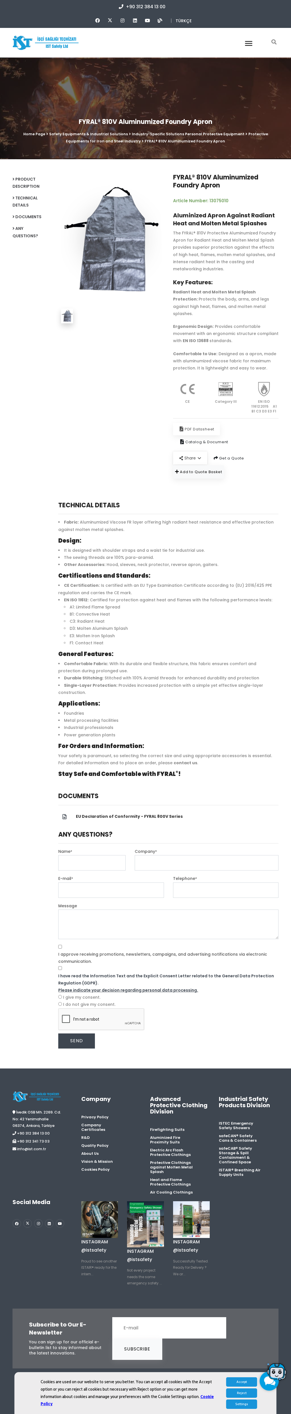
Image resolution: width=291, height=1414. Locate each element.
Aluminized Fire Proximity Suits (165, 1140)
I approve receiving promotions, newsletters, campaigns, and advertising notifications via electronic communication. (162, 957)
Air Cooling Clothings (171, 1192)
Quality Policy (95, 1145)
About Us (90, 1153)
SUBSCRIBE (137, 1349)
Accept (241, 1382)
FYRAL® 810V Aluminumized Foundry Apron (185, 141)
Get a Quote (231, 458)
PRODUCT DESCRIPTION (26, 182)
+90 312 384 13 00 (145, 6)
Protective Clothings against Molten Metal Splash (171, 1167)
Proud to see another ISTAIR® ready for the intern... (99, 1267)
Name (65, 851)
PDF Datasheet (199, 429)
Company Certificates (93, 1127)
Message (67, 906)
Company (146, 851)
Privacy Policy (95, 1117)
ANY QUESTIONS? (25, 232)
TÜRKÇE (184, 21)
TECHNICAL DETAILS (25, 201)
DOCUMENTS (27, 217)
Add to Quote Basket (200, 471)
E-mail (65, 878)
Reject (242, 1393)
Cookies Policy (95, 1169)
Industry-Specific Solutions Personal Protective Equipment (188, 134)
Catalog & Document (206, 442)
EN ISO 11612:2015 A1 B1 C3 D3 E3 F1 (264, 406)
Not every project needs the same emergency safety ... (144, 1277)
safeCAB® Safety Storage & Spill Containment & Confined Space (235, 1155)
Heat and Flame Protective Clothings (170, 1182)
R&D (85, 1137)
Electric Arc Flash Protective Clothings (170, 1152)
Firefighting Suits (167, 1129)
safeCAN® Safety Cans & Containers (238, 1138)
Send (76, 1040)
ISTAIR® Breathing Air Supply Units (240, 1172)
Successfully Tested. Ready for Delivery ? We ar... (191, 1267)
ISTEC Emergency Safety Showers (236, 1126)
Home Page (34, 134)
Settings (241, 1404)
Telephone (185, 878)
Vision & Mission (97, 1161)
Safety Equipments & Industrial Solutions (88, 134)
